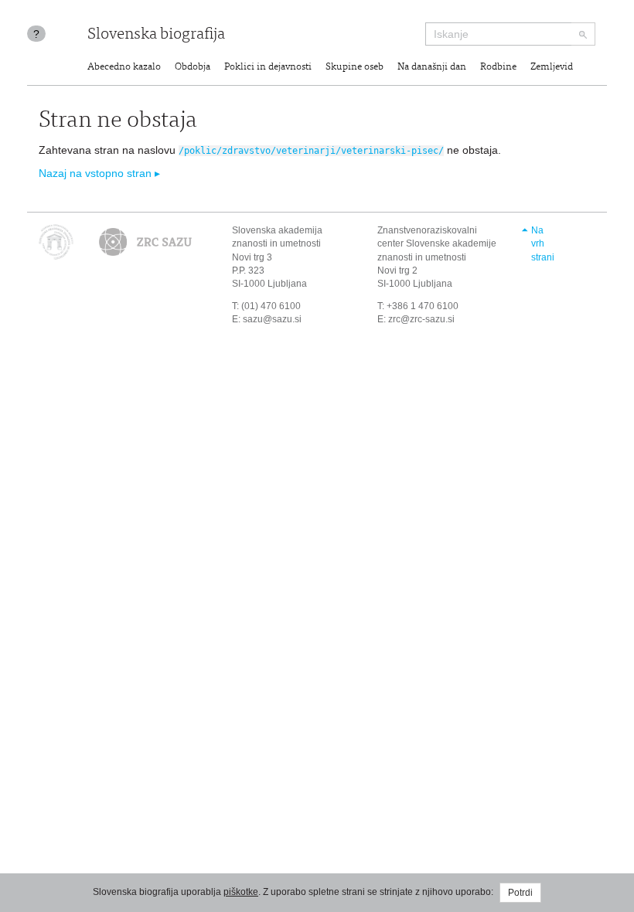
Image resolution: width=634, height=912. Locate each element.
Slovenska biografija (156, 35)
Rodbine (498, 68)
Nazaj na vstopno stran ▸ (99, 173)
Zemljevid (551, 68)
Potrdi (520, 892)
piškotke (240, 891)
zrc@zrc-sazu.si (421, 319)
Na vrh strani (542, 243)
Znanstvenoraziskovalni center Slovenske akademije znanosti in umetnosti (436, 243)
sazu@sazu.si (272, 319)
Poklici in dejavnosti (268, 68)
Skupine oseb (354, 68)
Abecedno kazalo (124, 68)
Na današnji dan (431, 68)
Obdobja (192, 68)
